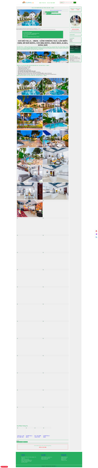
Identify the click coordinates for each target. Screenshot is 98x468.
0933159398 (75, 29)
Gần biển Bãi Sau (53, 14)
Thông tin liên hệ (64, 458)
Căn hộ (71, 40)
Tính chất (71, 48)
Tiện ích (76, 48)
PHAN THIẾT (52, 2)
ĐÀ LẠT (48, 2)
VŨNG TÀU (44, 2)
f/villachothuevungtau (27, 461)
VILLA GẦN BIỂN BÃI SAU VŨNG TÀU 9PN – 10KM (43, 7)
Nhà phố (71, 41)
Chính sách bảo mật (44, 459)
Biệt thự (71, 39)
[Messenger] (96, 234)
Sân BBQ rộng (59, 14)
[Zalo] (96, 237)
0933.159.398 (42, 447)
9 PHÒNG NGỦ (48, 14)
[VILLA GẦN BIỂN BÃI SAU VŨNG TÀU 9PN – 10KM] (29, 17)
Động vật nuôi (63, 459)
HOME (40, 2)
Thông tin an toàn (64, 460)
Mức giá (77, 46)
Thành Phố (72, 46)
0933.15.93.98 (26, 459)
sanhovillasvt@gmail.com (28, 460)
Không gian (72, 50)
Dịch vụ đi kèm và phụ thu (45, 458)
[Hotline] (96, 231)
